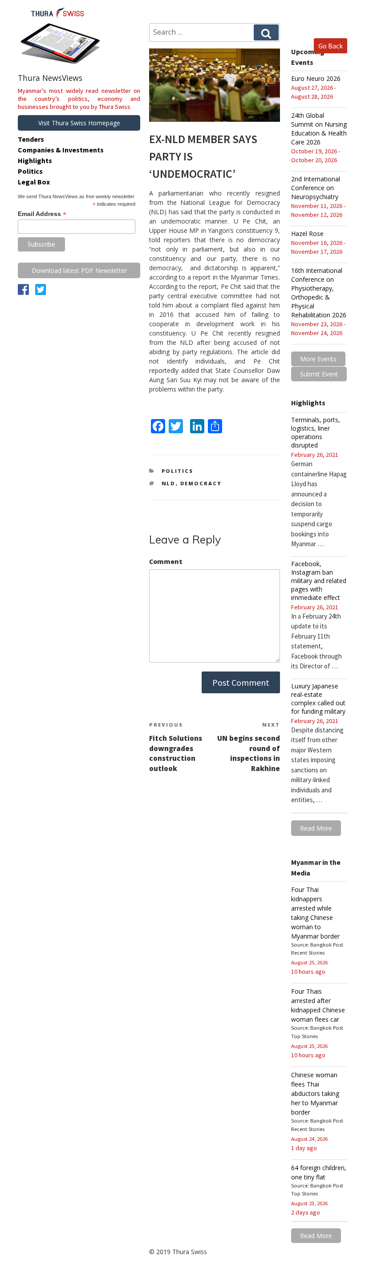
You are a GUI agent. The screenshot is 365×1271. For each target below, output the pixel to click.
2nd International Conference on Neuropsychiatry (315, 188)
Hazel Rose (307, 233)
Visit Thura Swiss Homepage (79, 123)
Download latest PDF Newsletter (79, 270)
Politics (178, 471)
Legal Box (34, 181)
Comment (165, 561)
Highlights (35, 160)
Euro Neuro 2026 (316, 78)
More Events (318, 359)
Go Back (330, 45)
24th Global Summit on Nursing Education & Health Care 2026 (319, 128)
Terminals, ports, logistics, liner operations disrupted (315, 432)
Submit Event (319, 374)
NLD (169, 483)
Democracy (201, 483)
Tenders (31, 139)
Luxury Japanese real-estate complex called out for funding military (318, 698)
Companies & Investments (61, 149)
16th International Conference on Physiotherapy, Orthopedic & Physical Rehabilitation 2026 (318, 292)
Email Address (42, 214)
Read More (316, 828)
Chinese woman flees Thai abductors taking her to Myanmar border (315, 1093)
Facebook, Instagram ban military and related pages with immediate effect (318, 581)
